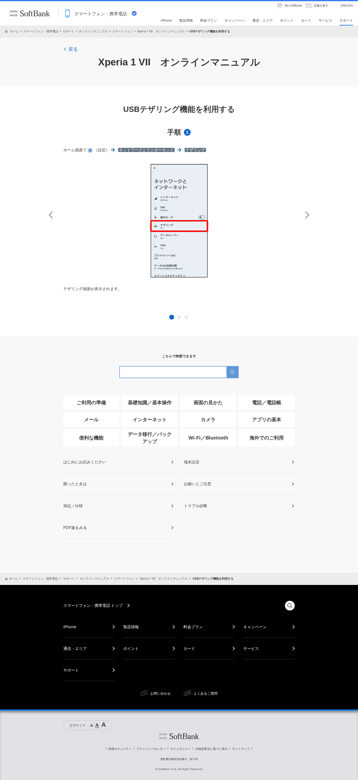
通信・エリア (75, 648)
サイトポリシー (180, 749)
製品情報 (131, 626)
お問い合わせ (160, 693)
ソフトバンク (179, 736)
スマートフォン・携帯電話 (40, 31)
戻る (73, 49)
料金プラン (193, 626)
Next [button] (305, 215)
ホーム (14, 31)
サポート (68, 31)
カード (189, 648)
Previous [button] (52, 215)
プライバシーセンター (151, 749)
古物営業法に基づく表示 (211, 749)
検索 (290, 605)
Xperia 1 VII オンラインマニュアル (161, 31)
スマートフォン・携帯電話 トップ (93, 605)
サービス (251, 648)
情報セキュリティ (120, 749)
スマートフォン (122, 31)
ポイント (131, 648)
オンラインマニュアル (93, 31)
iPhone (69, 626)
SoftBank (29, 13)
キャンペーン (255, 626)
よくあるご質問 (205, 693)
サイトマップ (241, 749)
